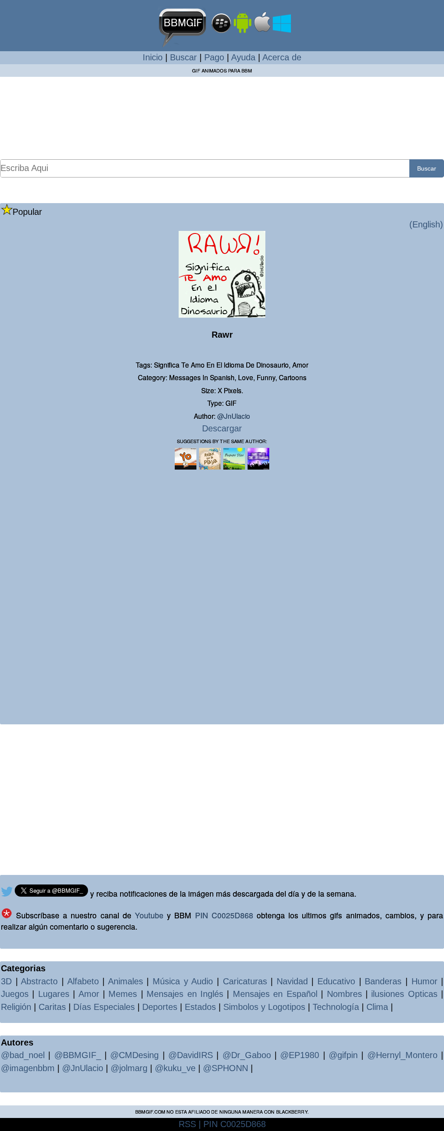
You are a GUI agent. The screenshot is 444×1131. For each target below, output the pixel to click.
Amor (88, 994)
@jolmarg (129, 1068)
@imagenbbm (28, 1068)
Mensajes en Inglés (185, 994)
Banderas (383, 981)
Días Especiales (104, 1007)
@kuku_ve (175, 1068)
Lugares (53, 994)
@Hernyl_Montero (402, 1055)
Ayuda (243, 57)
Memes (122, 994)
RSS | (190, 1124)
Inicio (153, 57)
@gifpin (343, 1055)
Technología (336, 1007)
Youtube (149, 915)
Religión (16, 1007)
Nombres (344, 994)
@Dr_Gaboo (246, 1055)
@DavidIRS (190, 1055)
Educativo (336, 981)
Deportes (159, 1007)
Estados (200, 1007)
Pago (214, 57)
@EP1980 (299, 1055)
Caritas (52, 1007)
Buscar (183, 57)
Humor (424, 981)
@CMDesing (134, 1055)
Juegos (15, 994)
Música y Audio (183, 981)
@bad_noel (23, 1055)
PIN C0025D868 (224, 915)
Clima (377, 1007)
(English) (426, 224)
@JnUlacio (233, 416)
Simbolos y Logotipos (264, 1007)
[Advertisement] (222, 117)
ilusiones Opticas (404, 994)
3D (6, 981)
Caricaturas (245, 981)
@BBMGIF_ (77, 1055)
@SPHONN (225, 1068)
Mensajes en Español (275, 994)
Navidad (292, 981)
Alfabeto (83, 981)
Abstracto (39, 981)
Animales (125, 981)
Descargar (222, 428)
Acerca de (281, 57)
